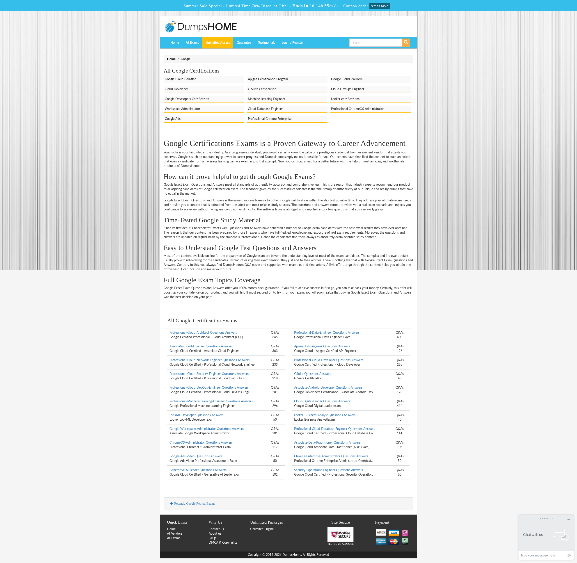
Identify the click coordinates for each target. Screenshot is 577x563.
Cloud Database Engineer (265, 109)
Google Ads (173, 119)
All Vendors (174, 533)
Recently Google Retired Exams (194, 503)
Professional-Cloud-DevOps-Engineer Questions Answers (209, 387)
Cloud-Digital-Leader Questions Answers (322, 401)
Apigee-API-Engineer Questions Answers (322, 346)
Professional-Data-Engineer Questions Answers (326, 332)
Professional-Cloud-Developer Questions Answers (328, 360)
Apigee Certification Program (268, 79)
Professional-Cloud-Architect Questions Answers (203, 332)
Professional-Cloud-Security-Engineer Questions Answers (209, 374)
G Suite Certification (262, 89)
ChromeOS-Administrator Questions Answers (201, 442)
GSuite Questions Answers (312, 374)
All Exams (192, 42)
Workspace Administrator (182, 109)
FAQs (212, 538)
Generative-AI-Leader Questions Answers (198, 470)
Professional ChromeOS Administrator (357, 109)
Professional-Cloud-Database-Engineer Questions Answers (334, 429)
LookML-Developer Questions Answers (196, 415)
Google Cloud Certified (180, 79)
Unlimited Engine (262, 529)
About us (215, 533)
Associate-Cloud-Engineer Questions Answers (201, 346)
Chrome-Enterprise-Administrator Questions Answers (331, 456)
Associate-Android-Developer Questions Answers (328, 387)
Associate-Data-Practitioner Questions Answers (327, 442)
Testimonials (266, 42)
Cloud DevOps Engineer (347, 89)
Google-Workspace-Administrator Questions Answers (206, 429)
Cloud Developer (176, 89)
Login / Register (293, 42)
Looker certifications (345, 99)
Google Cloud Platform (347, 79)
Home (174, 42)
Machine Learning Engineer (266, 99)
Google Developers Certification (187, 99)
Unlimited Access (218, 42)
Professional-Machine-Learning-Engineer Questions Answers (211, 401)
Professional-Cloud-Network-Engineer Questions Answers (209, 360)
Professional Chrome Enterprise (269, 119)
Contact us (216, 529)
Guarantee (244, 42)
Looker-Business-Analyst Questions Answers (324, 415)
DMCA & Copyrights (223, 542)
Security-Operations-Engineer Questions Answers (328, 470)
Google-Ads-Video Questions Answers (195, 456)
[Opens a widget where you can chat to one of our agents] (546, 537)
